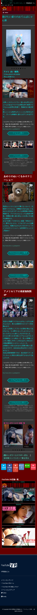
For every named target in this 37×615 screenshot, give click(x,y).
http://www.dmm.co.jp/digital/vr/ (11, 129)
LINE (28, 465)
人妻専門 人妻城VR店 (18, 537)
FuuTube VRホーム (8, 583)
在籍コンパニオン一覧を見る (17, 458)
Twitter (3, 467)
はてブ (21, 466)
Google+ (15, 468)
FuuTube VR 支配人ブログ (10, 587)
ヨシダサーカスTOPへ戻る (17, 455)
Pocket (33, 467)
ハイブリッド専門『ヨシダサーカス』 (12, 3)
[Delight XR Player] (28, 81)
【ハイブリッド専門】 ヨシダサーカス (18, 492)
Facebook (9, 468)
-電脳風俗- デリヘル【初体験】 (18, 514)
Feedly (4, 596)
